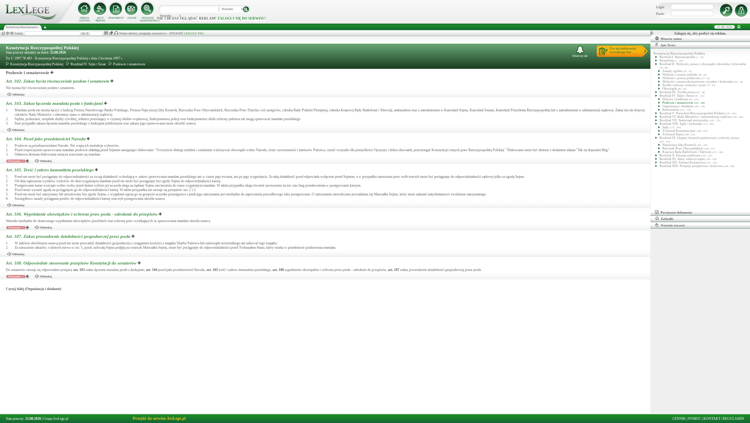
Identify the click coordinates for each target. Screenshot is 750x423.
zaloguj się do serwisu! (241, 18)
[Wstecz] (7, 33)
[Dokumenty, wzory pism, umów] (116, 9)
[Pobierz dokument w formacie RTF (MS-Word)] (106, 33)
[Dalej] (12, 33)
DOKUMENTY (116, 18)
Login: (660, 7)
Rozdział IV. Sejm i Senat (88, 64)
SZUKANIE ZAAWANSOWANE (148, 19)
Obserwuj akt (580, 55)
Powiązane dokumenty (677, 212)
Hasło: (660, 14)
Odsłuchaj (18, 94)
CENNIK (132, 18)
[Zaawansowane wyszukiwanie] (148, 9)
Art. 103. (54, 103)
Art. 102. (57, 81)
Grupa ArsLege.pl (55, 419)
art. (79, 270)
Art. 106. (82, 214)
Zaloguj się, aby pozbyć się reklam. (700, 33)
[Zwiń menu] (739, 27)
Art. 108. (71, 263)
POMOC (694, 419)
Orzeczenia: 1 (16, 227)
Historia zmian (671, 38)
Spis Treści (668, 45)
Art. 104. (46, 139)
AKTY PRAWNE (100, 19)
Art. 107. (68, 236)
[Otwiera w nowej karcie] (52, 72)
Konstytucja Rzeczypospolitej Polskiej (42, 47)
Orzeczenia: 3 (16, 161)
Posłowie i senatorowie (129, 64)
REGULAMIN (733, 419)
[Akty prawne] (100, 9)
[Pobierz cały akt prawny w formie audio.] (116, 33)
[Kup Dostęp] (132, 9)
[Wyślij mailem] (111, 33)
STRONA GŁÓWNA (84, 19)
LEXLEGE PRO (194, 33)
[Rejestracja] (742, 10)
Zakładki (667, 219)
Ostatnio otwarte (673, 225)
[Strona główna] (36, 22)
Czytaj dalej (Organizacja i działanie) (33, 289)
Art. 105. (50, 170)
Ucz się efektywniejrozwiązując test (623, 50)
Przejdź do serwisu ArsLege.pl (159, 418)
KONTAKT (711, 419)
